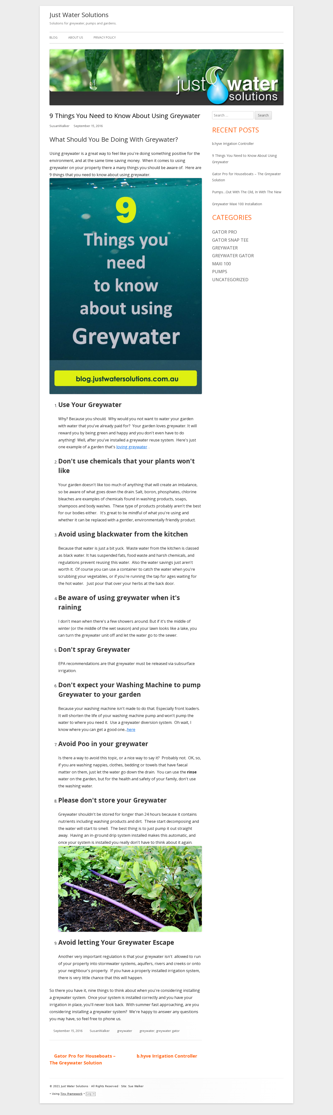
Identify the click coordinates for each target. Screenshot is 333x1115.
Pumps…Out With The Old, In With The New (246, 192)
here (132, 729)
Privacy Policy (105, 37)
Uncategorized (230, 279)
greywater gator (168, 1031)
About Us (75, 37)
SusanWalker (59, 126)
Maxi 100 (221, 264)
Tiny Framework (71, 1093)
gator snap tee (230, 240)
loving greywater (132, 447)
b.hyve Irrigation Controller (233, 143)
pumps (219, 271)
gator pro (224, 232)
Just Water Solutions (78, 14)
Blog (53, 37)
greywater (124, 1031)
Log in (91, 1093)
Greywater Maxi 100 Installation (237, 204)
